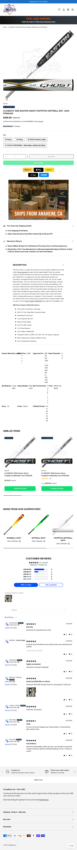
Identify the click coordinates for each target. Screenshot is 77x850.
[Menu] (72, 9)
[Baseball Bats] (13, 524)
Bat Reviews (44, 800)
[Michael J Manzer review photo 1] (31, 692)
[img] (31, 624)
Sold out (51, 156)
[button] (68, 9)
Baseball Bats (14, 538)
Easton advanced (22, 272)
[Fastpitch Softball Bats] (63, 524)
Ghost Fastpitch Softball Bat (33, 301)
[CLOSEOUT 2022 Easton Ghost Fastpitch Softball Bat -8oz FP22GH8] (56, 452)
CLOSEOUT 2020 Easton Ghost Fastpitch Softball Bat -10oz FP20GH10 (27, 27)
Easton (5, 103)
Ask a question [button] (51, 585)
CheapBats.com (12, 845)
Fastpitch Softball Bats (63, 539)
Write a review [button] (26, 585)
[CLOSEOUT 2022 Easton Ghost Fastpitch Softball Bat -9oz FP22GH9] (20, 452)
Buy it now (38, 163)
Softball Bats (38, 538)
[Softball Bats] (38, 524)
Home (5, 27)
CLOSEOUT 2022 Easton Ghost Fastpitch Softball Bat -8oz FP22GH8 (55, 474)
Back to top (39, 780)
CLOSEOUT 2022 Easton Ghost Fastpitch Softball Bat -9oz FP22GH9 (18, 474)
